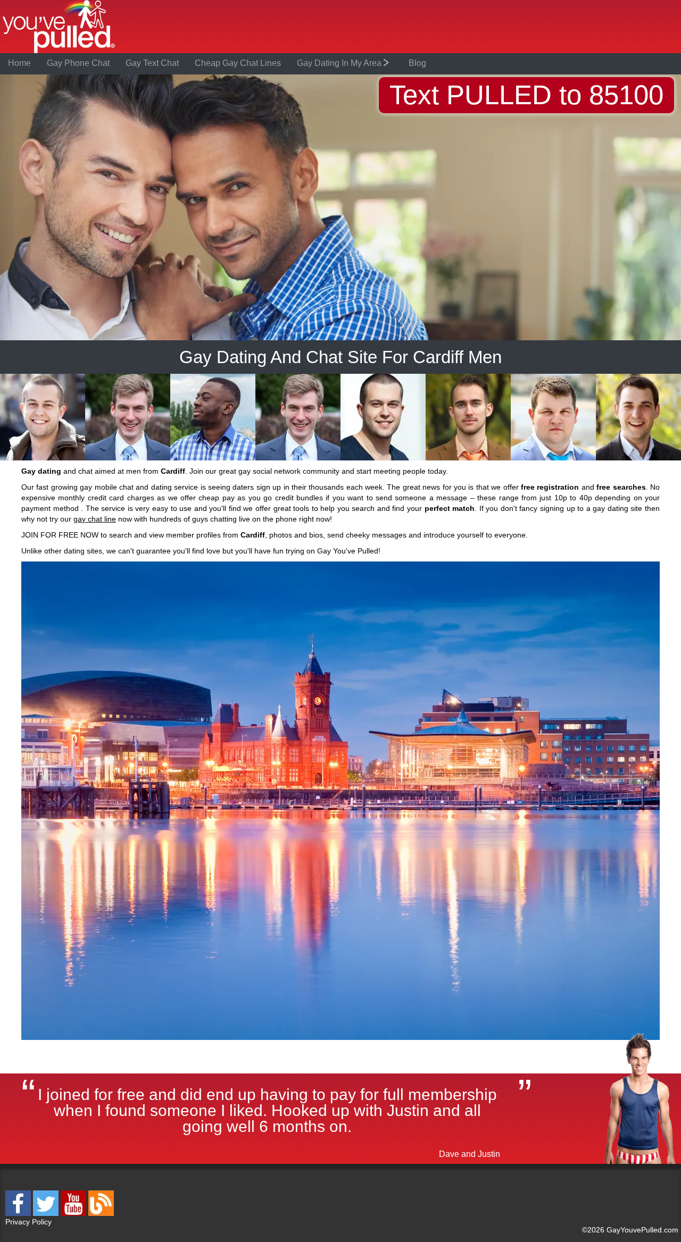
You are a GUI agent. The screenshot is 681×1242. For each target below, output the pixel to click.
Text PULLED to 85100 (526, 95)
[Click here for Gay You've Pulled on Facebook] (19, 1214)
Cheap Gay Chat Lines (238, 63)
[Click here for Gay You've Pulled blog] (101, 1214)
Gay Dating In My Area (340, 63)
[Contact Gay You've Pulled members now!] (42, 459)
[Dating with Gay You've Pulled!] (59, 51)
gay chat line (94, 519)
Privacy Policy (28, 1222)
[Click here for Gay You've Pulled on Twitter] (47, 1214)
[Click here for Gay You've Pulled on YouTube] (74, 1214)
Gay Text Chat (152, 63)
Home (19, 63)
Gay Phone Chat (78, 63)
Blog (417, 63)
